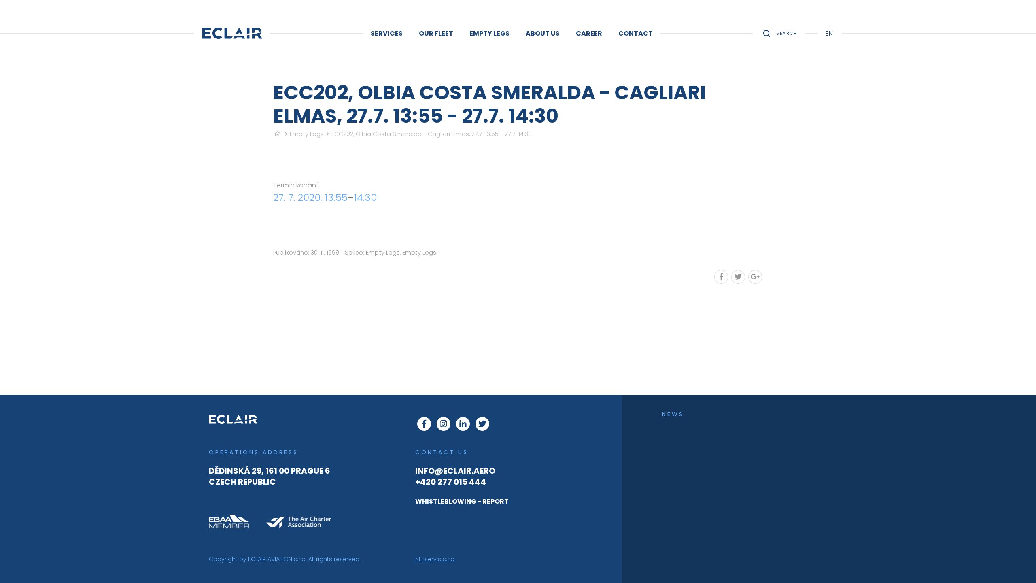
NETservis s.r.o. (435, 559)
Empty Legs (307, 134)
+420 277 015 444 (450, 481)
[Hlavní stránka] (277, 134)
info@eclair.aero (455, 471)
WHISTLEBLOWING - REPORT (462, 501)
